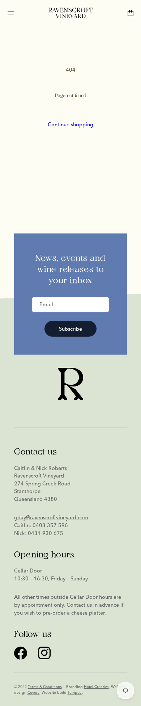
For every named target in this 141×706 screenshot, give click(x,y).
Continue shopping (70, 124)
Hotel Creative (96, 686)
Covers (33, 692)
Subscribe (70, 329)
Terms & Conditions (45, 686)
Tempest (75, 692)
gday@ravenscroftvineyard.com (51, 517)
